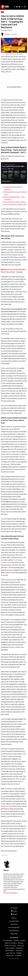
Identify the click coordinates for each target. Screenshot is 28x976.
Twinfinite (16, 940)
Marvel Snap (5, 855)
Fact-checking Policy (14, 927)
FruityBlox (19, 953)
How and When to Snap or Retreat (15, 202)
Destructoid (20, 945)
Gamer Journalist (10, 948)
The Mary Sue (19, 950)
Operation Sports (9, 950)
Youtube (14, 914)
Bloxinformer (10, 955)
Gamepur (22, 940)
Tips (2, 12)
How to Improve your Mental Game (15, 204)
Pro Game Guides (7, 940)
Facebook (15, 908)
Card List (16, 560)
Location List (5, 562)
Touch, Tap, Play (10, 953)
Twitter (15, 911)
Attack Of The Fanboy (11, 943)
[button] (25, 7)
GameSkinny (19, 948)
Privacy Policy (14, 933)
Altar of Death (8, 806)
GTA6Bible (18, 955)
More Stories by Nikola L (10, 893)
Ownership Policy (14, 930)
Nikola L (7, 34)
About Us (14, 918)
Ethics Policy (14, 924)
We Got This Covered (10, 945)
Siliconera (20, 943)
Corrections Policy (14, 921)
